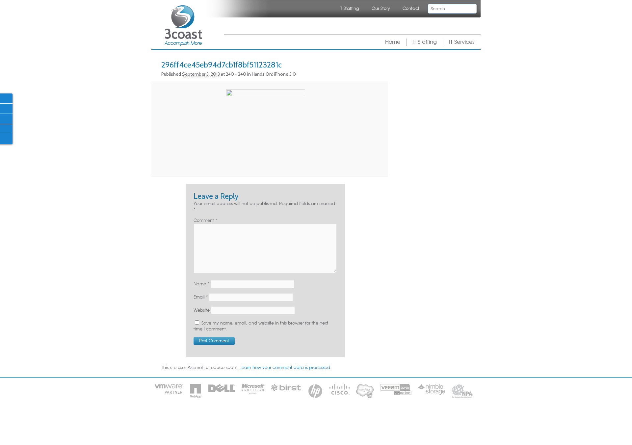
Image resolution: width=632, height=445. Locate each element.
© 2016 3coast (367, 418)
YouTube (6, 139)
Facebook (6, 98)
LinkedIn (6, 118)
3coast (183, 25)
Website (202, 310)
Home (392, 42)
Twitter (6, 108)
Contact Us (312, 418)
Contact (411, 8)
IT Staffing (349, 8)
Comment (205, 220)
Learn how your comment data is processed (285, 367)
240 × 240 (236, 74)
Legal (337, 418)
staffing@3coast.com (346, 428)
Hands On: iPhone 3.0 (274, 74)
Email (201, 297)
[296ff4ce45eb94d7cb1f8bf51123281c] (265, 129)
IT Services (462, 42)
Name (201, 284)
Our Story (381, 8)
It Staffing (280, 418)
